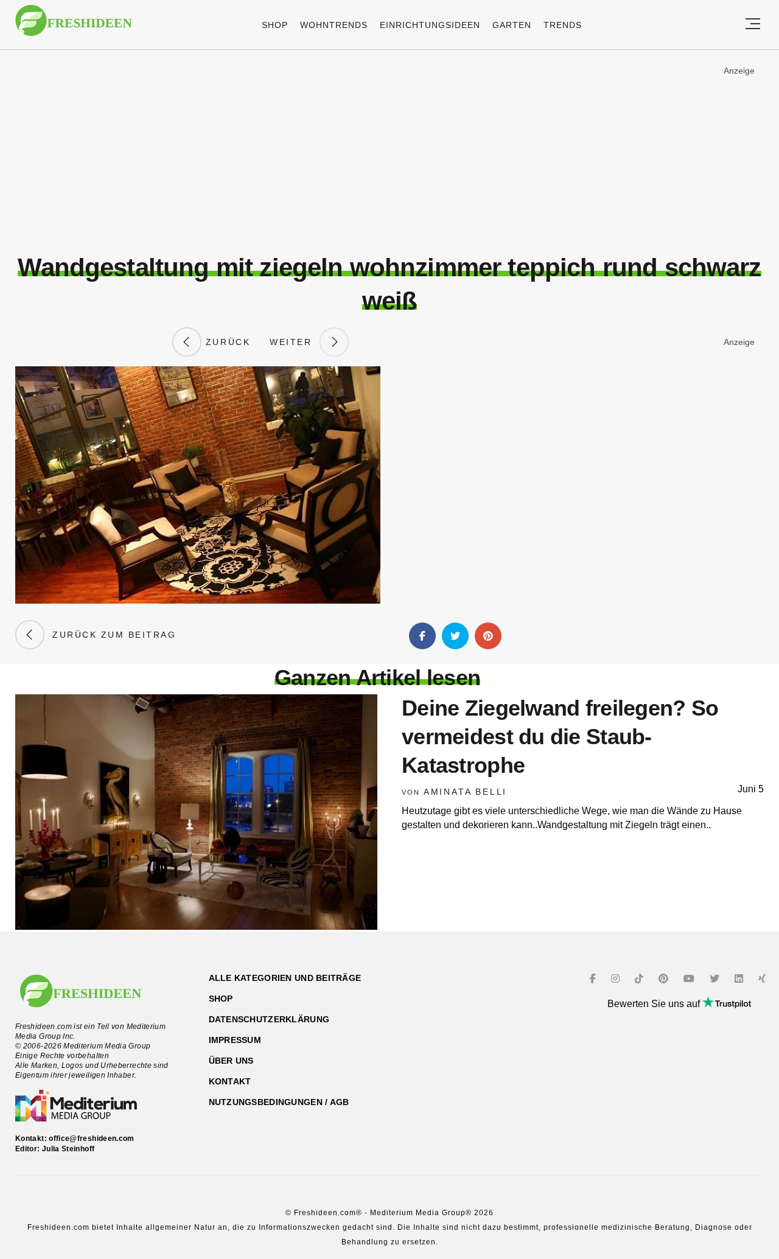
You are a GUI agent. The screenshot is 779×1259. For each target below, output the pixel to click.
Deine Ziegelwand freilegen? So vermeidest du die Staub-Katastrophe (560, 737)
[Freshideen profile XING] (763, 979)
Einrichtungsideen (430, 25)
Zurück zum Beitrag (110, 635)
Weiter (295, 342)
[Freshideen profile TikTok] (640, 979)
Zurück (225, 342)
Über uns (231, 1060)
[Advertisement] (389, 151)
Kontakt (230, 1081)
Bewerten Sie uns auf (654, 1004)
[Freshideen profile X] (716, 979)
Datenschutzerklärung (269, 1019)
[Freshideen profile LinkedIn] (740, 979)
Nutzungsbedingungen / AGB (279, 1102)
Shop (275, 25)
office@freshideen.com (91, 1138)
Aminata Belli (465, 792)
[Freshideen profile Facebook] (594, 979)
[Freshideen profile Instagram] (617, 979)
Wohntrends (334, 25)
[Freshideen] (73, 26)
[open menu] (753, 24)
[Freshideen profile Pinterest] (664, 979)
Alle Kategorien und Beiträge (285, 978)
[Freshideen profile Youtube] (690, 979)
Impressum (235, 1040)
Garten (511, 25)
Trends (562, 25)
